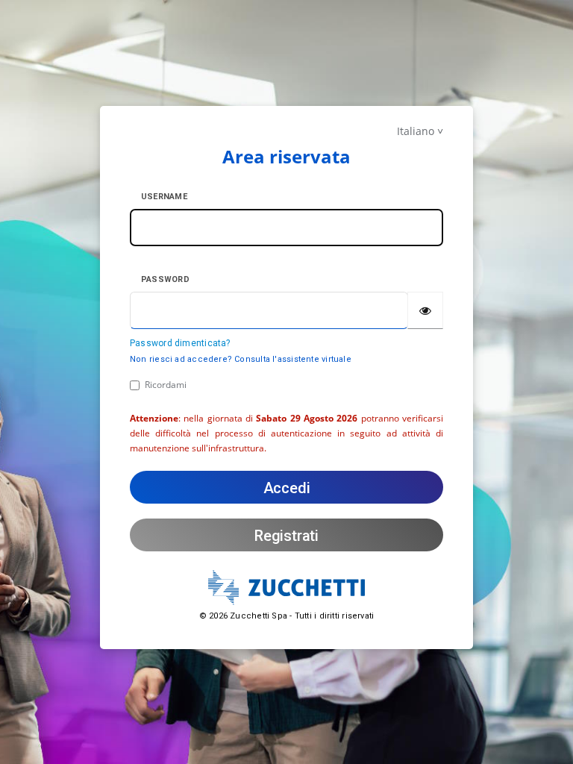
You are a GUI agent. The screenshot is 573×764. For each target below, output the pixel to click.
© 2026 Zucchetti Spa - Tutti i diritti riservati (287, 616)
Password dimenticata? (180, 343)
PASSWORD (165, 279)
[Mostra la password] (425, 310)
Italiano (415, 131)
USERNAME (164, 196)
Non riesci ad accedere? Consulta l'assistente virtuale (240, 359)
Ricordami (166, 384)
